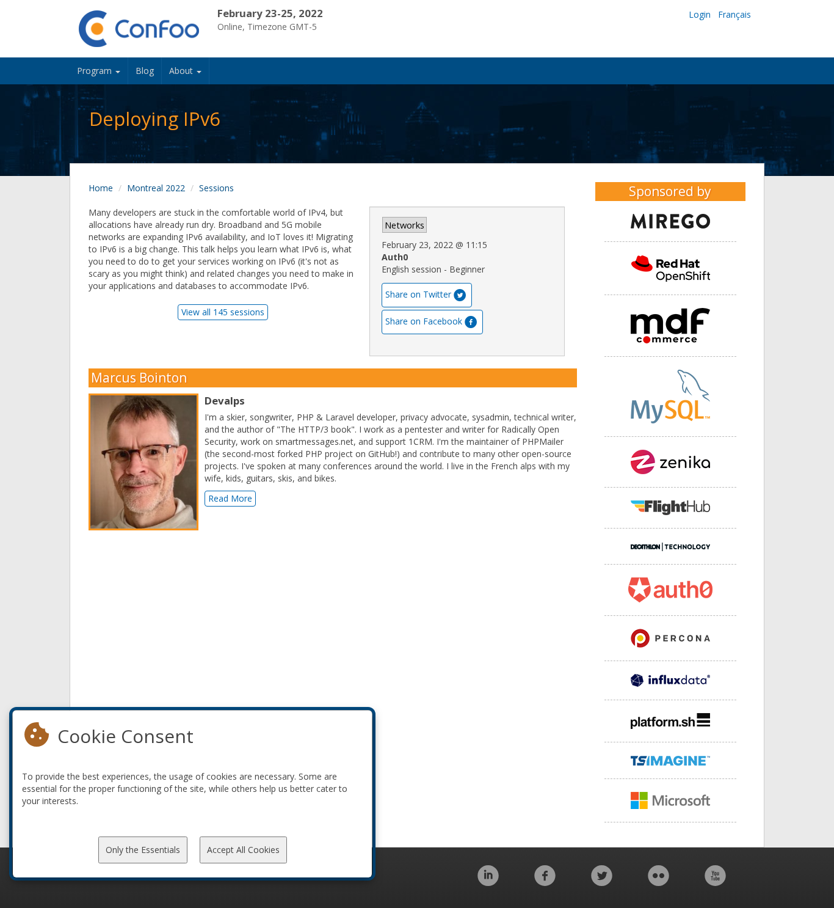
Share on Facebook (423, 321)
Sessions (216, 188)
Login (700, 14)
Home (101, 188)
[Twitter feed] (602, 882)
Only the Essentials (143, 849)
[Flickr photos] (658, 882)
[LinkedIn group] (488, 882)
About (182, 70)
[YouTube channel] (715, 882)
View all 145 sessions (222, 312)
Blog (145, 70)
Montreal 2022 (156, 188)
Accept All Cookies (243, 849)
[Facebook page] (545, 882)
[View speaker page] (147, 462)
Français (734, 14)
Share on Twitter (418, 294)
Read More (230, 498)
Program (95, 70)
